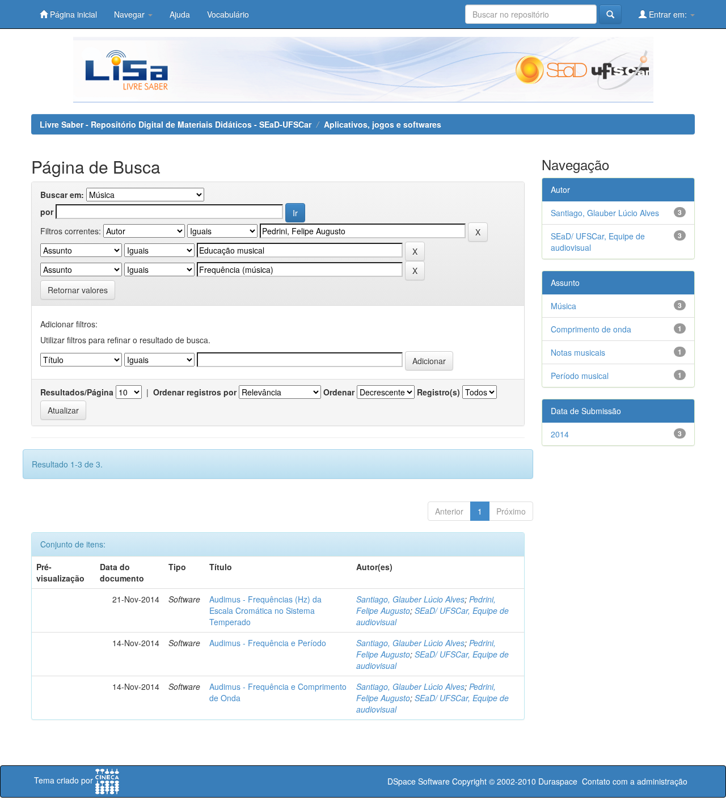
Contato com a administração (634, 781)
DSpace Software (418, 781)
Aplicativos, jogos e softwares (382, 124)
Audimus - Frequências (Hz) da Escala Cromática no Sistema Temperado (265, 610)
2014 (560, 434)
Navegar (130, 14)
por (46, 211)
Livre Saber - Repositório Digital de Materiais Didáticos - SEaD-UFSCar (175, 124)
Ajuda (180, 14)
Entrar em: (668, 14)
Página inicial (72, 14)
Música (563, 305)
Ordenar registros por (195, 392)
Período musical (580, 375)
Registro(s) (438, 392)
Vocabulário (228, 14)
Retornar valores (78, 290)
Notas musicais (578, 352)
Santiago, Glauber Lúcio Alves (410, 599)
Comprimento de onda (591, 329)
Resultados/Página (76, 392)
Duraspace (557, 781)
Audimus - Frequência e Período (267, 642)
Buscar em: (62, 194)
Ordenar (338, 392)
